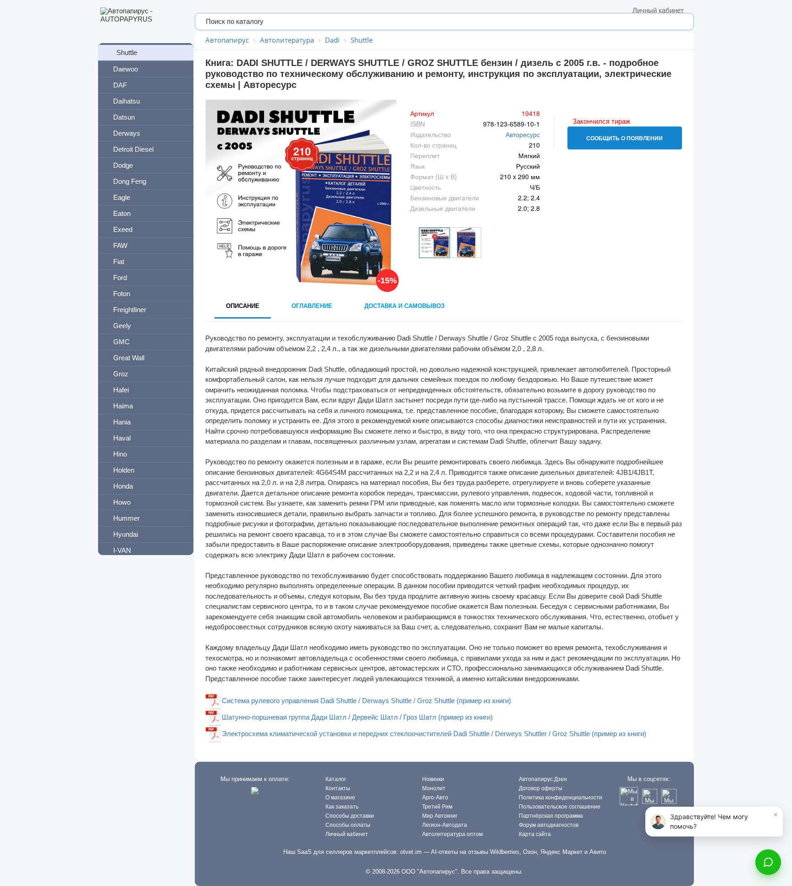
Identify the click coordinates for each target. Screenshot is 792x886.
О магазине (340, 797)
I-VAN (122, 550)
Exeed (122, 229)
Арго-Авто (435, 797)
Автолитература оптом (452, 834)
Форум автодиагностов (548, 825)
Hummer (126, 518)
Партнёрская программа (551, 816)
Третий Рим (437, 806)
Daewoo (125, 69)
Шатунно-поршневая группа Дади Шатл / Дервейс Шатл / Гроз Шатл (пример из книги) (357, 717)
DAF (120, 85)
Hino (120, 454)
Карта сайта (535, 834)
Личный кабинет (658, 10)
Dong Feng (129, 181)
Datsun (124, 117)
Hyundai (125, 534)
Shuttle (126, 52)
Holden (123, 470)
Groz (120, 374)
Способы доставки (349, 816)
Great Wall (128, 358)
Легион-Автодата (444, 825)
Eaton (122, 213)
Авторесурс (523, 134)
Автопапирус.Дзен (543, 779)
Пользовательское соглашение (559, 806)
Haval (122, 438)
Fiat (118, 261)
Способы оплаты (347, 825)
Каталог (335, 779)
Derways (126, 133)
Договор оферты (540, 788)
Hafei (121, 390)
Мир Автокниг (439, 816)
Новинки (433, 779)
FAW (120, 245)
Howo (122, 502)
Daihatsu (126, 101)
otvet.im (411, 851)
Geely (122, 326)
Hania (122, 422)
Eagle (121, 197)
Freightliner (129, 310)
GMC (121, 342)
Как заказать (341, 806)
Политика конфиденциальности (560, 797)
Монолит (434, 788)
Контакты (337, 788)
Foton (121, 293)
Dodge (123, 165)
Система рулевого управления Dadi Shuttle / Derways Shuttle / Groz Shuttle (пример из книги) (366, 700)
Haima (123, 406)
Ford (120, 277)
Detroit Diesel (133, 149)
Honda (123, 486)
